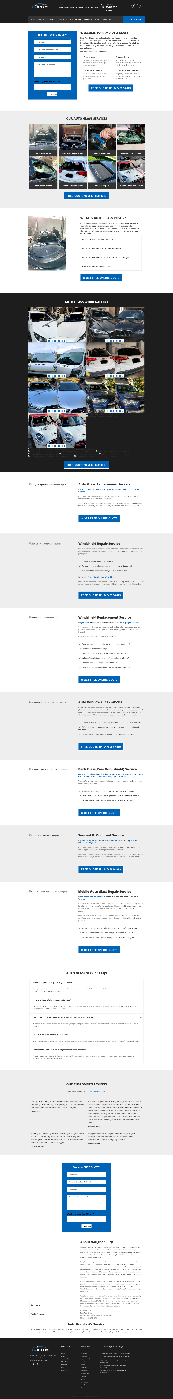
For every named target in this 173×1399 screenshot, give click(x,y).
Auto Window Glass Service (100, 702)
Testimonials (62, 19)
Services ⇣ (42, 19)
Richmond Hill (85, 1359)
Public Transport (38, 1314)
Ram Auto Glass (86, 1313)
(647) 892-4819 (112, 8)
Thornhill (84, 1356)
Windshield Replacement (131, 153)
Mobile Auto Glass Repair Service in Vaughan (108, 897)
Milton (83, 1379)
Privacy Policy (97, 1396)
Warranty (88, 19)
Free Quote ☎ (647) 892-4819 (111, 88)
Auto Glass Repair (43, 153)
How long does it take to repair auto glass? (52, 1000)
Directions (35, 1305)
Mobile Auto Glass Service (131, 185)
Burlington (84, 1382)
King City (83, 1367)
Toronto (83, 1376)
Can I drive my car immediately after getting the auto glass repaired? (63, 1017)
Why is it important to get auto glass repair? (52, 982)
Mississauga (85, 1373)
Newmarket (84, 1370)
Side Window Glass (43, 185)
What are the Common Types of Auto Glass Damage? (105, 257)
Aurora (83, 1365)
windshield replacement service (104, 622)
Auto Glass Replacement (73, 153)
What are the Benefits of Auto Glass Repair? (101, 248)
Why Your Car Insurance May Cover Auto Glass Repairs (115, 1357)
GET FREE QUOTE (136, 19)
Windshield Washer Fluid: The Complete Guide (115, 1353)
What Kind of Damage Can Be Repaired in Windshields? (113, 1371)
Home (33, 19)
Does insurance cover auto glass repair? (50, 1035)
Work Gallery (75, 19)
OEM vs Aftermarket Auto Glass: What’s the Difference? (113, 1362)
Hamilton (84, 1385)
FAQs (52, 19)
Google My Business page (94, 1091)
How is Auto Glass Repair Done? (96, 266)
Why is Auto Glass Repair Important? (98, 239)
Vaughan (84, 1353)
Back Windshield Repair (72, 185)
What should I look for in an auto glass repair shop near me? (59, 1049)
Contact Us (106, 19)
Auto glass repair (87, 223)
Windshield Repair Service (99, 543)
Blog (97, 19)
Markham (84, 1362)
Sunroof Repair (102, 185)
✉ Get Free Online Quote (101, 278)
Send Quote (53, 94)
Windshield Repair (102, 153)
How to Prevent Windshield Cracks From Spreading (113, 1366)
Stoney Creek (85, 1388)
